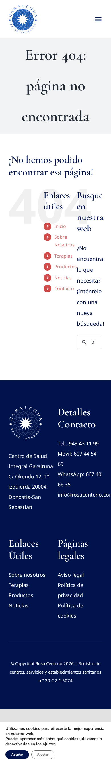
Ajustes (43, 754)
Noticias (63, 278)
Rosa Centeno (49, 663)
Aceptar (17, 754)
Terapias (63, 256)
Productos (65, 266)
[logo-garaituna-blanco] (26, 408)
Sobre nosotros (27, 574)
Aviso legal (71, 574)
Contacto (64, 288)
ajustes (49, 744)
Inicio (60, 226)
